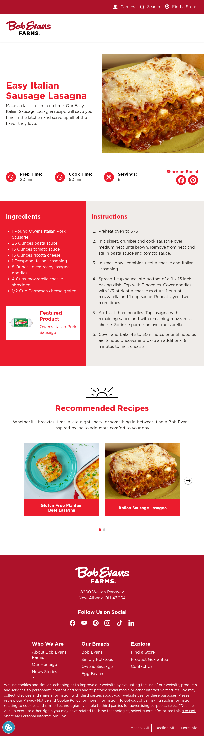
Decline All (164, 728)
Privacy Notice (36, 700)
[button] (100, 529)
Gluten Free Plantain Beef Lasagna (62, 508)
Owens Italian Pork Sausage (58, 329)
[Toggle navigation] (191, 28)
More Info (189, 728)
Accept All (140, 728)
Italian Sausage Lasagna (143, 508)
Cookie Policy (68, 700)
